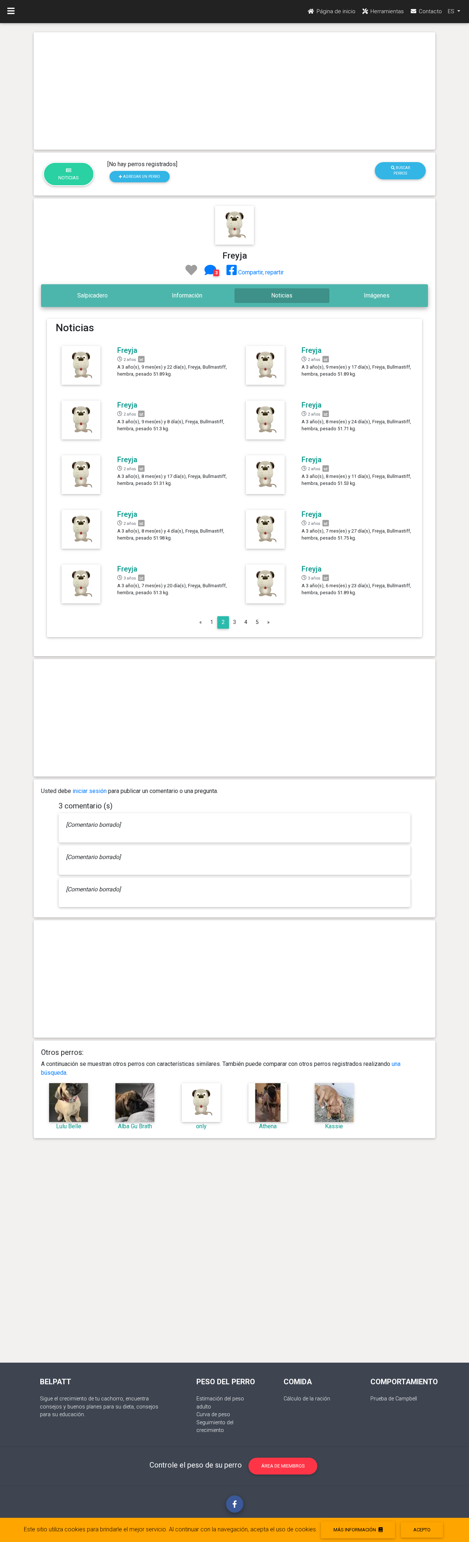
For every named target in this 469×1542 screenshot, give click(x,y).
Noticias (68, 177)
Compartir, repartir (260, 272)
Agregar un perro (141, 176)
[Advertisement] (234, 91)
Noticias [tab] (281, 295)
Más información (355, 1529)
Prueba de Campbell (393, 1399)
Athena (268, 1126)
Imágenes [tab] (376, 295)
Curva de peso (213, 1414)
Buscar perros (402, 170)
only (201, 1126)
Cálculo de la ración (307, 1399)
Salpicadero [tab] (92, 295)
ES (452, 11)
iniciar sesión (90, 791)
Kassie (334, 1126)
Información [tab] (187, 295)
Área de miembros (283, 1466)
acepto (422, 1529)
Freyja (127, 350)
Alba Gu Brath (135, 1126)
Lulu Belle (68, 1126)
